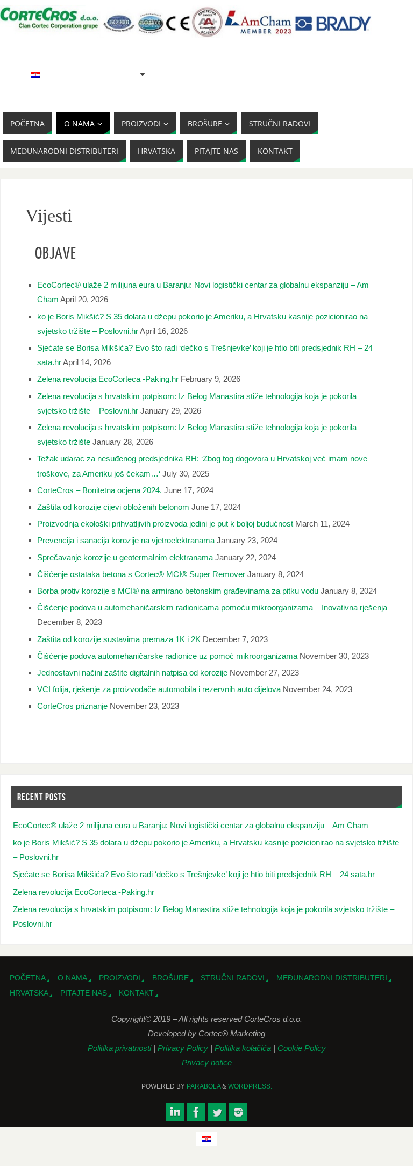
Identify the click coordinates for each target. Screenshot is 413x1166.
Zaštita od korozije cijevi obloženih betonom (113, 506)
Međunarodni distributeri (331, 978)
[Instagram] (238, 1112)
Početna (28, 978)
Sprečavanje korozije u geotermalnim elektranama (125, 557)
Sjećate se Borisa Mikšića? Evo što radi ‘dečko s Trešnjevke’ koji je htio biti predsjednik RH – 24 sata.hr (194, 874)
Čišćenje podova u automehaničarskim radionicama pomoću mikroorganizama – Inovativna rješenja (212, 607)
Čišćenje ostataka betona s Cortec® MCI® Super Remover (141, 574)
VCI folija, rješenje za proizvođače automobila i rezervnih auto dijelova (159, 689)
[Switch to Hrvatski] (206, 1139)
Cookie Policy (301, 1048)
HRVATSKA (29, 993)
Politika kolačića (244, 1048)
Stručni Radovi (233, 978)
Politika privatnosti (120, 1048)
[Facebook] (196, 1112)
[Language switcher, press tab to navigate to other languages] (88, 74)
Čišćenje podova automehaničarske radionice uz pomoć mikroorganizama (167, 655)
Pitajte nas (83, 993)
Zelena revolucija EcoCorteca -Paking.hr (108, 378)
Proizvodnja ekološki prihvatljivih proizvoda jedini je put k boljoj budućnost (165, 523)
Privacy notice (207, 1062)
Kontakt (136, 993)
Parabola (203, 1086)
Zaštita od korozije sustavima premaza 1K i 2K (119, 639)
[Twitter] (217, 1112)
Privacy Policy (184, 1048)
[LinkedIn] (175, 1112)
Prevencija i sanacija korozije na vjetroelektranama (126, 540)
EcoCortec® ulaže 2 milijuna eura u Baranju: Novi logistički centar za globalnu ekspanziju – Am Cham (190, 825)
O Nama (72, 978)
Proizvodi (119, 978)
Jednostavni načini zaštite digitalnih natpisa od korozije (132, 672)
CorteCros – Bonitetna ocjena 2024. (99, 490)
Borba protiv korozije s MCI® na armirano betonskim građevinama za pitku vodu (177, 590)
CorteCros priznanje (72, 705)
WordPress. (250, 1086)
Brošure (170, 978)
